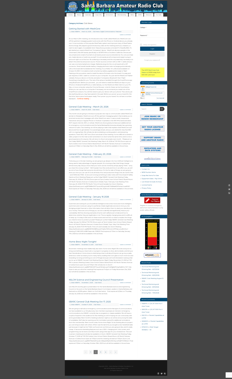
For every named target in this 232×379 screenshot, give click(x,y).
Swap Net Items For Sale (150, 175)
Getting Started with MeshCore (84, 28)
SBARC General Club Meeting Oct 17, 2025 (90, 301)
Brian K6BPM (75, 31)
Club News (96, 31)
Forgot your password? (152, 60)
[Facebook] (229, 185)
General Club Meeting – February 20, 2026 (90, 154)
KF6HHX (145, 327)
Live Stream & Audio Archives (152, 182)
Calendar (88, 15)
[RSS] (229, 193)
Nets (132, 15)
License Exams (147, 185)
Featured (118, 31)
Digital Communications (107, 31)
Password (144, 35)
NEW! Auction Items (149, 172)
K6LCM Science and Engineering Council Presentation (96, 280)
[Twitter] (229, 189)
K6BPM (144, 303)
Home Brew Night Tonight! (83, 242)
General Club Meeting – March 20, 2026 (88, 107)
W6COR (144, 309)
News (79, 15)
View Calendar (160, 98)
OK (161, 109)
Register (152, 54)
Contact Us (145, 169)
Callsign (143, 27)
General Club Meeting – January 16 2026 (89, 197)
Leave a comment (125, 34)
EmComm (109, 15)
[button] (142, 98)
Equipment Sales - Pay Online (152, 178)
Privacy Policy (146, 188)
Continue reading (84, 98)
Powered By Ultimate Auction (78, 377)
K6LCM (144, 315)
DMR (139, 15)
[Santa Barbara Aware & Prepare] (152, 200)
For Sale (158, 15)
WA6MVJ (145, 321)
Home (70, 15)
